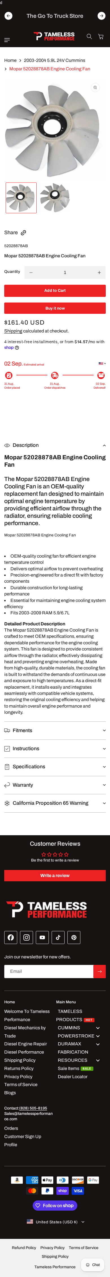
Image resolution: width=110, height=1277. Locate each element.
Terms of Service (83, 1248)
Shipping (13, 331)
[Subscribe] (99, 971)
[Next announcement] (101, 16)
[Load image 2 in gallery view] (55, 198)
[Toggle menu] (98, 1028)
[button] (8, 40)
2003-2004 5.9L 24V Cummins (54, 60)
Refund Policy (24, 1248)
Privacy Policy (52, 1248)
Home (10, 60)
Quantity (12, 271)
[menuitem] (81, 1016)
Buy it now (55, 308)
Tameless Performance (55, 1267)
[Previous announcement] (8, 16)
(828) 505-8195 (33, 1108)
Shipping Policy (55, 1256)
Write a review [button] (55, 875)
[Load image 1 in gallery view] (21, 198)
